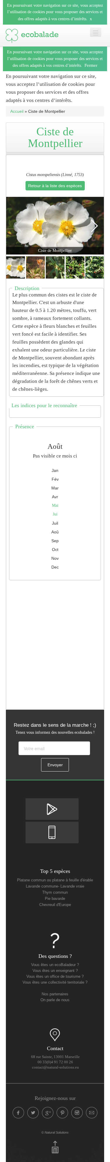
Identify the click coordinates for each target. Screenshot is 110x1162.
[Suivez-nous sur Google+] (48, 1113)
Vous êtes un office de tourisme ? (55, 977)
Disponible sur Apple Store (52, 827)
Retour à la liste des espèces (55, 185)
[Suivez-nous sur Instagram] (77, 1113)
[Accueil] (32, 34)
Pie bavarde (55, 899)
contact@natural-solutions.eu (55, 1067)
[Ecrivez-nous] (92, 1113)
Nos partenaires (55, 994)
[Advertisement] (55, 643)
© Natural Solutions (55, 1132)
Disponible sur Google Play (52, 803)
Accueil (16, 111)
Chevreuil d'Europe (55, 905)
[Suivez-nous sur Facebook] (18, 1113)
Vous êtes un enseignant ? (55, 971)
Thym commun (55, 892)
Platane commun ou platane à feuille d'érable (55, 880)
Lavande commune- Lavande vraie (55, 886)
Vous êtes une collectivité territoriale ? (55, 982)
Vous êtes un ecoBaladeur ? (55, 965)
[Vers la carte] (55, 1035)
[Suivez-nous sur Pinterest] (62, 1113)
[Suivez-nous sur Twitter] (33, 1113)
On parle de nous (55, 1000)
